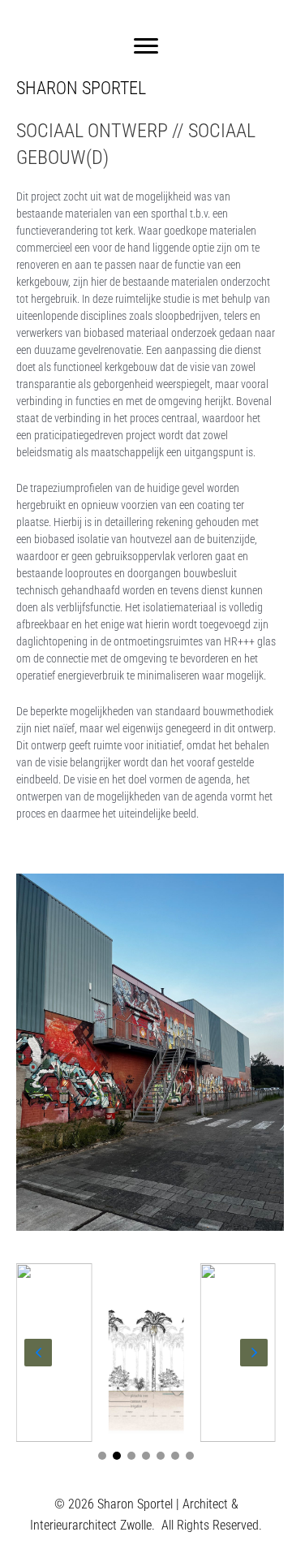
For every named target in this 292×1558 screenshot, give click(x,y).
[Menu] (146, 46)
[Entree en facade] (54, 1352)
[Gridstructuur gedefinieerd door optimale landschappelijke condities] (145, 1352)
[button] (102, 1456)
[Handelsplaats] (238, 1352)
